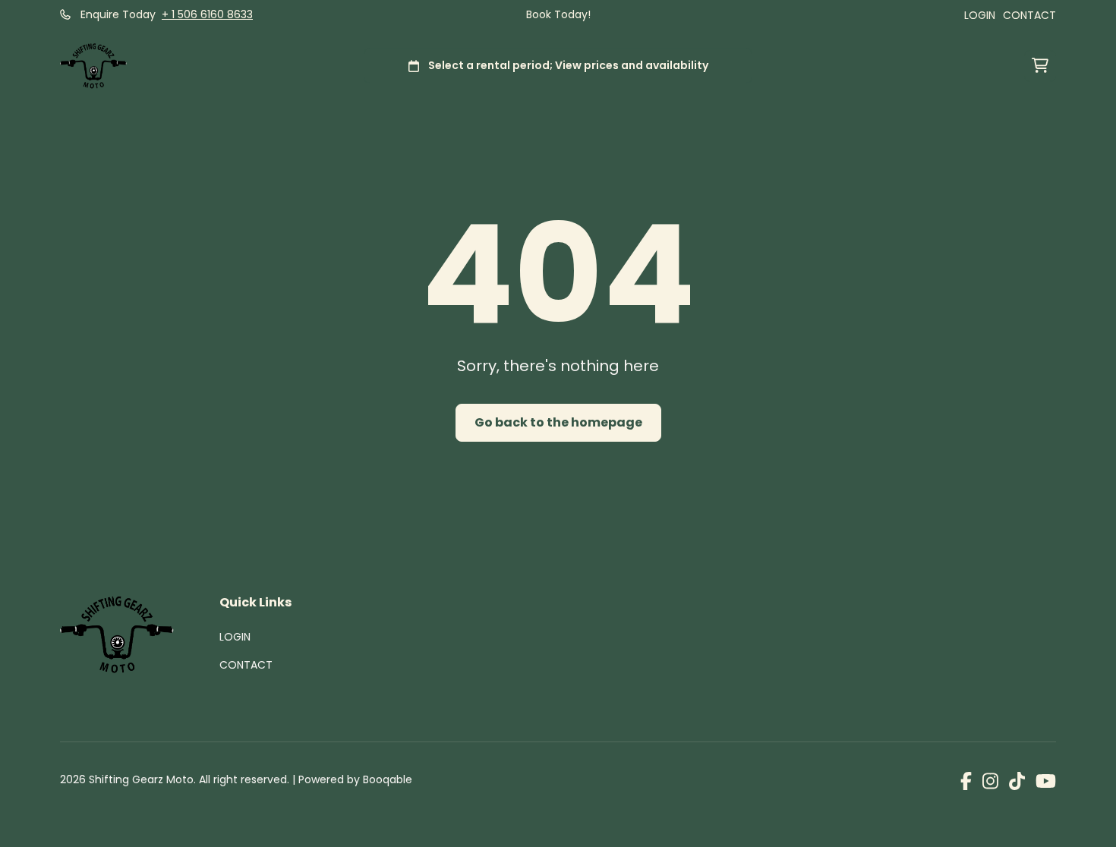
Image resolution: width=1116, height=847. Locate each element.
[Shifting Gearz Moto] (93, 66)
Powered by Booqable (355, 779)
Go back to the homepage (558, 422)
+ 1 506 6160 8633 (207, 14)
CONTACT (1029, 15)
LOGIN (979, 15)
